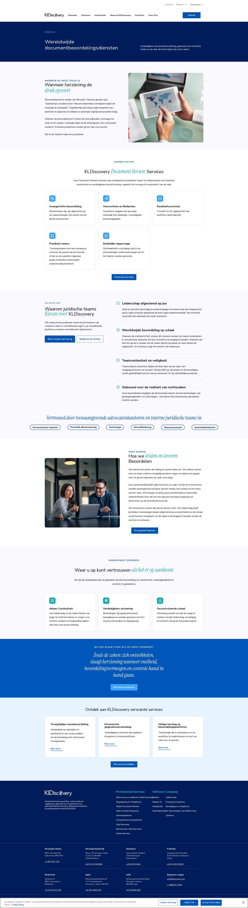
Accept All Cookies (211, 902)
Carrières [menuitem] (169, 4)
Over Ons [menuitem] (153, 15)
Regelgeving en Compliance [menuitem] (128, 802)
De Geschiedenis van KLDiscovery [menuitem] (181, 810)
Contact (191, 15)
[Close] (243, 902)
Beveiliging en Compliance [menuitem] (178, 806)
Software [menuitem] (85, 15)
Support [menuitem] (180, 4)
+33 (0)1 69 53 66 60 (175, 864)
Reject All (189, 902)
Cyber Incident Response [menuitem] (127, 810)
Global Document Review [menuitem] (127, 806)
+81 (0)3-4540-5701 (93, 890)
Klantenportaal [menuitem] (159, 810)
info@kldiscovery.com (176, 879)
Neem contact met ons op (60, 339)
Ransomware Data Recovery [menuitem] (129, 829)
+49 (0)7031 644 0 (133, 864)
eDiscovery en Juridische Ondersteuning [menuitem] (134, 797)
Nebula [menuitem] (156, 797)
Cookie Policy (18, 905)
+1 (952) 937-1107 (52, 861)
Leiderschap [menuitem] (171, 797)
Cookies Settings (168, 902)
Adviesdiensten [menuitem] (123, 833)
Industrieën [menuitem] (100, 15)
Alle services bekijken (124, 764)
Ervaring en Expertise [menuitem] (175, 802)
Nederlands (195, 4)
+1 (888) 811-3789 (174, 885)
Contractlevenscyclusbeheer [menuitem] (129, 820)
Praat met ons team (124, 277)
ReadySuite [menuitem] (158, 806)
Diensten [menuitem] (72, 15)
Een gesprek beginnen (144, 530)
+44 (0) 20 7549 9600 (93, 864)
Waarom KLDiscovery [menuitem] (120, 15)
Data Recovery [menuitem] (122, 824)
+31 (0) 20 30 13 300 (53, 890)
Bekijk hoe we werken (90, 339)
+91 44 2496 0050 (133, 890)
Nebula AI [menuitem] (157, 802)
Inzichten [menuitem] (139, 15)
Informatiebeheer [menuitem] (124, 815)
